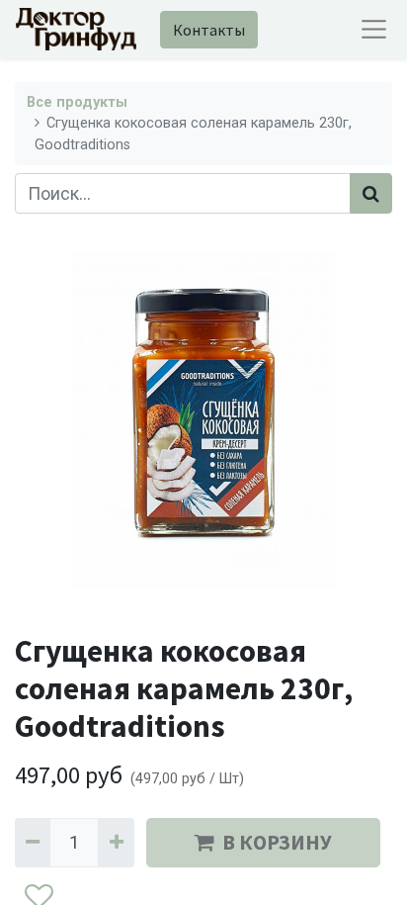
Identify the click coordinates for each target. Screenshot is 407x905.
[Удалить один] (32, 842)
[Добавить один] (115, 842)
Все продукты (77, 102)
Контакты (209, 30)
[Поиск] (371, 193)
